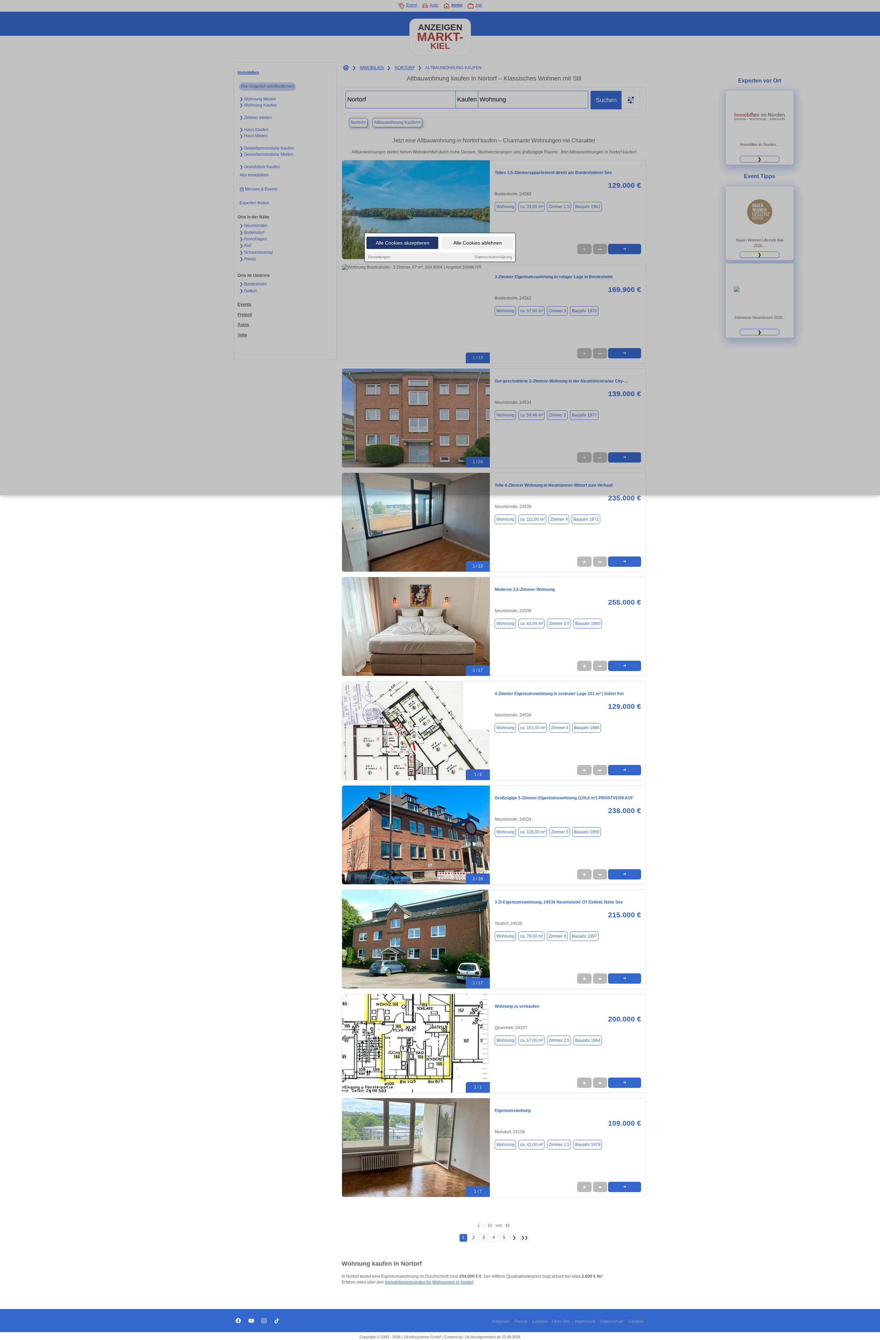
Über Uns (561, 1321)
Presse (521, 1321)
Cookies (636, 1321)
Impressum (585, 1321)
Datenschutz (612, 1321)
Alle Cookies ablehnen (477, 243)
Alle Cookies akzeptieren (402, 243)
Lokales (539, 1321)
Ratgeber (501, 1321)
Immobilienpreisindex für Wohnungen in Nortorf (429, 1282)
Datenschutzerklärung (493, 257)
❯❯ (524, 1237)
